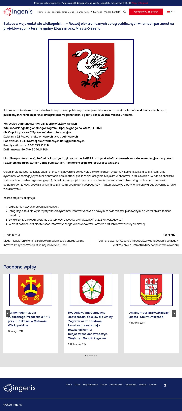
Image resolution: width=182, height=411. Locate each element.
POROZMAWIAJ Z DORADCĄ (146, 12)
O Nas (47, 11)
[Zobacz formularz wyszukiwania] (124, 12)
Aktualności (97, 11)
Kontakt (116, 11)
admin (13, 34)
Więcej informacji (140, 3)
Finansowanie (83, 11)
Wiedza (107, 11)
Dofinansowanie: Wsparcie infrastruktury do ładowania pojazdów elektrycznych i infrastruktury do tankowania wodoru (139, 240)
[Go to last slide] (8, 313)
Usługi (71, 11)
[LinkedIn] (165, 385)
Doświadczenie (59, 11)
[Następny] (174, 313)
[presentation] (30, 290)
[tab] (85, 355)
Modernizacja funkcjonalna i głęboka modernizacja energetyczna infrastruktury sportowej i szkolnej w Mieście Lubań (43, 240)
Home (41, 11)
